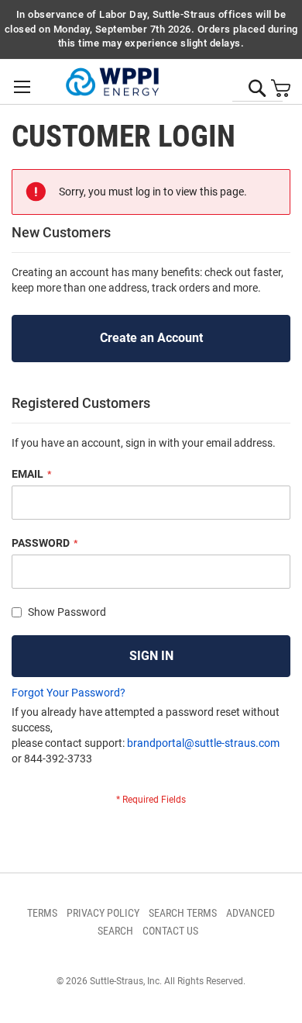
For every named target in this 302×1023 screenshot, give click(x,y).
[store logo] (112, 82)
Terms (42, 913)
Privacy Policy (103, 913)
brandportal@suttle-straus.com (203, 743)
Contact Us (170, 931)
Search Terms (183, 913)
